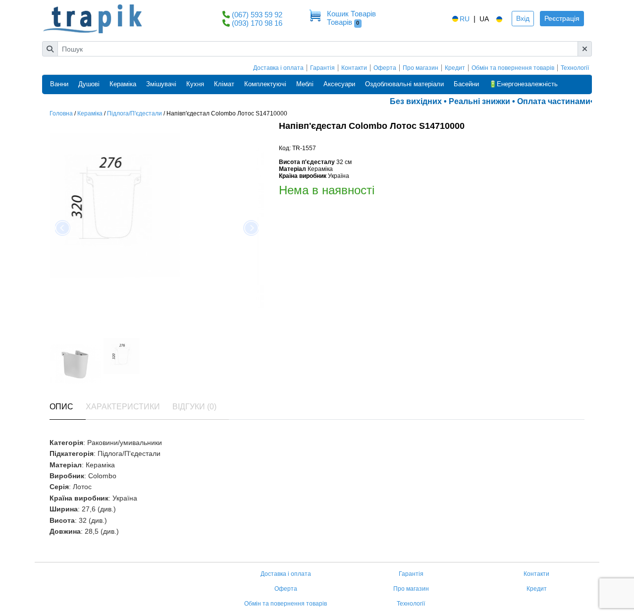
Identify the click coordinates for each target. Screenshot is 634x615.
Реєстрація (562, 18)
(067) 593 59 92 (257, 14)
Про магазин (420, 67)
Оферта (384, 67)
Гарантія (322, 67)
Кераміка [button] (122, 84)
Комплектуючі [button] (265, 84)
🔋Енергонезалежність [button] (523, 84)
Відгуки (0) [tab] (194, 406)
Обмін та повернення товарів (513, 67)
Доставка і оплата (278, 67)
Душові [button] (89, 84)
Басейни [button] (466, 84)
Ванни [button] (59, 84)
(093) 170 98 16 (257, 23)
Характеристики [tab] (123, 406)
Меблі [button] (305, 84)
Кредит (455, 67)
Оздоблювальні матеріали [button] (404, 84)
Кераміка (90, 113)
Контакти (354, 67)
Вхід (522, 18)
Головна (61, 113)
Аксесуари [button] (339, 84)
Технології (575, 67)
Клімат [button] (224, 84)
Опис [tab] (61, 406)
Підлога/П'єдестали (134, 113)
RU (465, 19)
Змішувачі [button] (161, 84)
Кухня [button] (195, 84)
